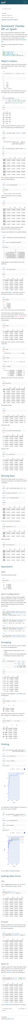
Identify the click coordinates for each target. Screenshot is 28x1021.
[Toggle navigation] (25, 2)
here (23, 884)
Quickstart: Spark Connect (8, 17)
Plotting (11, 870)
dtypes (10, 292)
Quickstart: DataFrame (7, 15)
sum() (17, 693)
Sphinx (9, 1018)
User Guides (22, 1008)
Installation (4, 13)
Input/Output (8, 1004)
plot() (12, 807)
